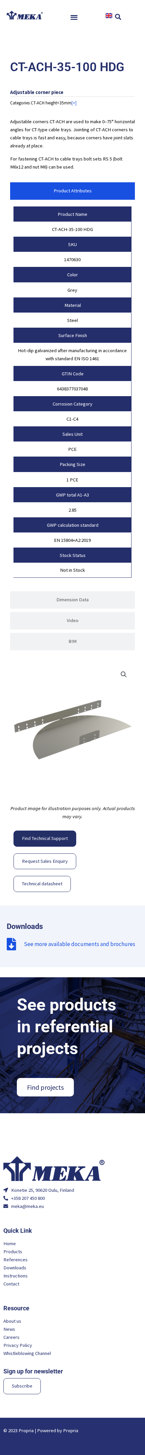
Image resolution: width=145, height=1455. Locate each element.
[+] (74, 103)
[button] (74, 17)
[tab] (72, 191)
